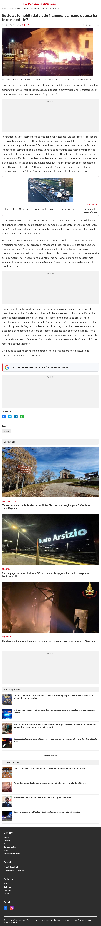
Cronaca (6, 569)
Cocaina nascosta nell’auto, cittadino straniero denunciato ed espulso (47, 812)
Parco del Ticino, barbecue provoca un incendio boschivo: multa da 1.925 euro (51, 783)
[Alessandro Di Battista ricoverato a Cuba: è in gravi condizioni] (7, 806)
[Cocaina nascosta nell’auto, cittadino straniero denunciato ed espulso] (7, 820)
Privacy (6, 893)
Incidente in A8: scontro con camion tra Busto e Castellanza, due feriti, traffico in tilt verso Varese (51, 210)
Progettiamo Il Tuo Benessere (15, 870)
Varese (6, 838)
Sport (6, 850)
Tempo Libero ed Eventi (12, 853)
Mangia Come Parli (11, 867)
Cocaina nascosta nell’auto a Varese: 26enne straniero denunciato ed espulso (50, 768)
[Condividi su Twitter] (10, 417)
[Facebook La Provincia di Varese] (4, 417)
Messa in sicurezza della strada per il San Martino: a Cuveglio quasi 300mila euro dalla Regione (47, 507)
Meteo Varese (50, 755)
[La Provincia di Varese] (40, 4)
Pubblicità (7, 890)
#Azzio (6, 431)
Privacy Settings (10, 922)
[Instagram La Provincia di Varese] (12, 909)
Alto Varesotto (9, 501)
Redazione (8, 884)
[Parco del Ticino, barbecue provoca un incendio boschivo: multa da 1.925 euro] (7, 791)
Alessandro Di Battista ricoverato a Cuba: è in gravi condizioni (42, 797)
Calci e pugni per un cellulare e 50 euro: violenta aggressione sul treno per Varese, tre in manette (48, 575)
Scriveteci (7, 887)
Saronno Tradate (10, 847)
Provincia (11, 9)
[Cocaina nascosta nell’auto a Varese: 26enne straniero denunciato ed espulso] (7, 777)
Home (4, 9)
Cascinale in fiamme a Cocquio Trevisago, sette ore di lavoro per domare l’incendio (49, 641)
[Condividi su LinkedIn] (16, 417)
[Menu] (98, 4)
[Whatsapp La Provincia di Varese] (22, 417)
